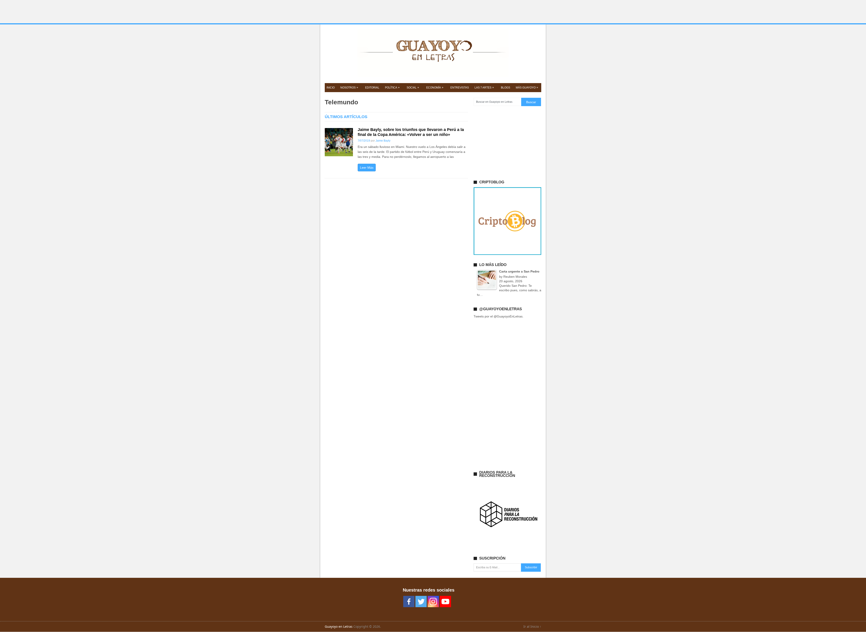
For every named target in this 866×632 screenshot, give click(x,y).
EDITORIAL (372, 87)
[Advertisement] (433, 12)
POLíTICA (392, 87)
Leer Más (366, 167)
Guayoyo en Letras (338, 626)
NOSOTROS (349, 87)
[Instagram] (433, 601)
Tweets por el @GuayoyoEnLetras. (498, 316)
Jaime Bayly (382, 140)
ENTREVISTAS (459, 87)
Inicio (331, 87)
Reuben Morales (515, 276)
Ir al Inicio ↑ (532, 626)
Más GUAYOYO (527, 87)
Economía (434, 87)
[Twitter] (421, 601)
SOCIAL (413, 87)
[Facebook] (409, 601)
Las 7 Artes (484, 87)
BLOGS (505, 87)
